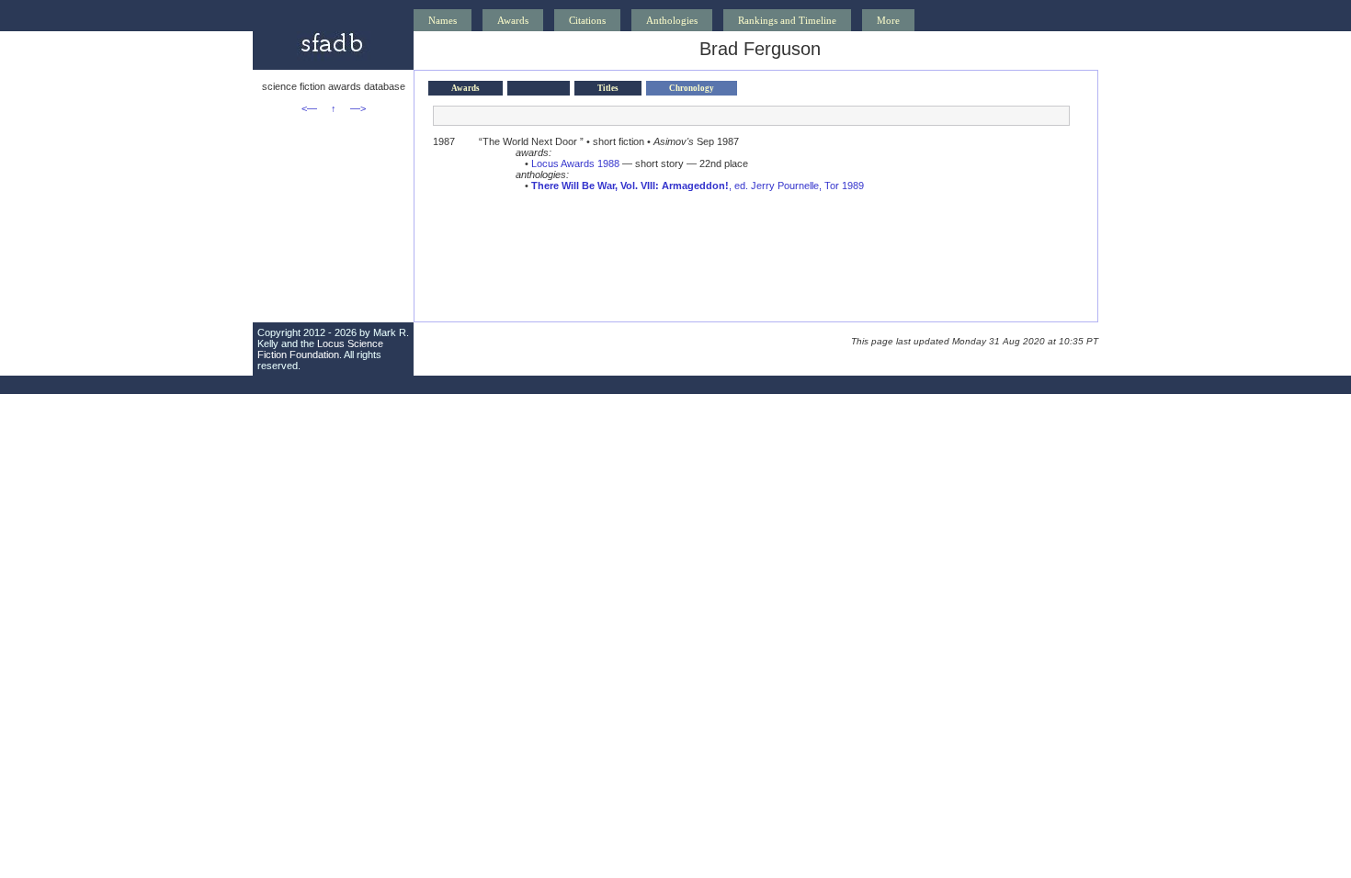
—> (358, 108)
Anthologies (672, 20)
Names (442, 20)
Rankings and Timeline (787, 20)
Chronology (691, 88)
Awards (512, 20)
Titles (608, 88)
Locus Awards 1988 (575, 163)
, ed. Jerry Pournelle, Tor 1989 (697, 185)
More (888, 20)
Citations (587, 20)
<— (309, 108)
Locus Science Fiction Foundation (320, 349)
